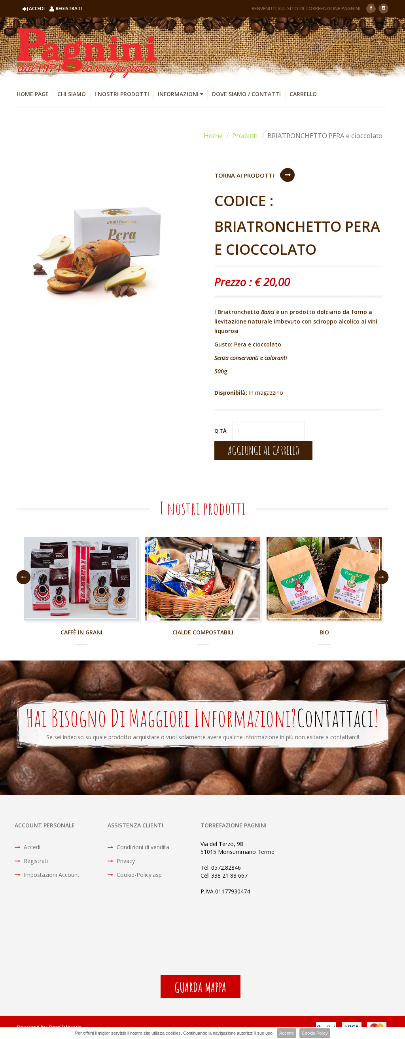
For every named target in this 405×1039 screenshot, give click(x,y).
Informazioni (179, 94)
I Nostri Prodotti (122, 94)
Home (213, 135)
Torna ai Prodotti (244, 175)
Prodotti (245, 135)
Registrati (35, 861)
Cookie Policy (315, 1033)
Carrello (303, 94)
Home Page (33, 94)
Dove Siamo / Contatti (246, 94)
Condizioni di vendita (142, 847)
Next (381, 577)
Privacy (125, 861)
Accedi (31, 847)
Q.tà (220, 430)
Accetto (286, 1033)
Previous (23, 577)
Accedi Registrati (55, 8)
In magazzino (266, 392)
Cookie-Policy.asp (138, 874)
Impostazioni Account (50, 874)
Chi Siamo (71, 94)
